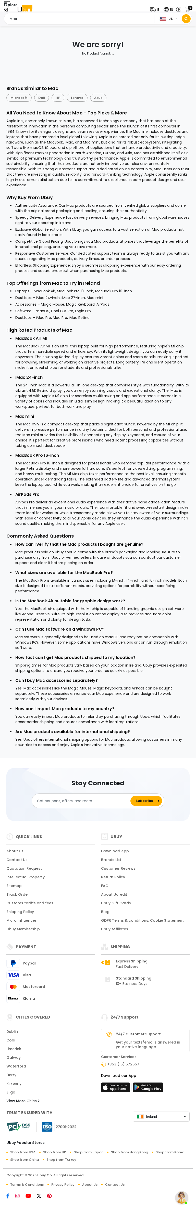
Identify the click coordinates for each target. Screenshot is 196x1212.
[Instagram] (20, 1196)
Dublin (12, 1031)
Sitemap (14, 885)
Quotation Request (24, 868)
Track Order (17, 894)
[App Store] (116, 1089)
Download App (115, 851)
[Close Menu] (6, 11)
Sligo (10, 1092)
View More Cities (22, 1100)
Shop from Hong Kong (129, 1152)
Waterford (16, 1066)
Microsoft (19, 97)
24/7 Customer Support (138, 1034)
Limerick (13, 1048)
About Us (14, 851)
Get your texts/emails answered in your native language (148, 1044)
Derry (11, 1074)
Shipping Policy (20, 911)
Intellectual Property (25, 877)
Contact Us (17, 859)
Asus (98, 97)
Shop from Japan (88, 1152)
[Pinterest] (52, 1196)
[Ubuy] (25, 9)
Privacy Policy (63, 1184)
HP (58, 97)
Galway (13, 1057)
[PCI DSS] (18, 1126)
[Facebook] (10, 1196)
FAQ (104, 885)
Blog (105, 911)
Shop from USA (22, 1152)
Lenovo (77, 97)
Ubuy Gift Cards (116, 903)
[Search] (186, 18)
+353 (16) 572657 (123, 1064)
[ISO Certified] (56, 1126)
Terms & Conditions (27, 1184)
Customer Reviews (118, 868)
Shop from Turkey (61, 1159)
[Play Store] (148, 1089)
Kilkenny (13, 1083)
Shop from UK (54, 1152)
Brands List (111, 859)
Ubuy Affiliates (114, 929)
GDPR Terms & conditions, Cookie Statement (142, 920)
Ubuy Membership (23, 929)
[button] (156, 9)
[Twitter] (42, 1196)
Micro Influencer (21, 920)
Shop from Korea (170, 1152)
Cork (10, 1040)
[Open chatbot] (181, 1197)
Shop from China (24, 1159)
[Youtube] (31, 1196)
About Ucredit (114, 894)
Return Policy (113, 877)
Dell (41, 97)
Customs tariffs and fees (29, 903)
